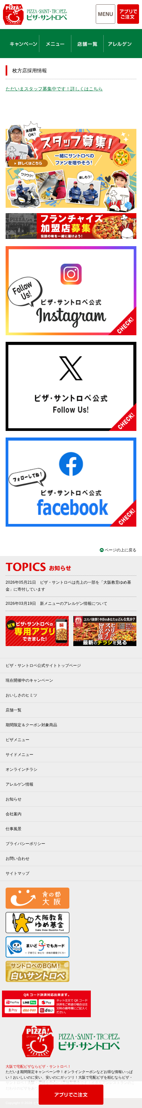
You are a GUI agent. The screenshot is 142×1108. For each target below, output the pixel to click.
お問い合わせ (17, 858)
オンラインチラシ (21, 769)
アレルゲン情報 (19, 784)
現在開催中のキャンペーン (29, 680)
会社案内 (13, 814)
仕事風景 (13, 829)
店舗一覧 (13, 710)
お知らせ (13, 799)
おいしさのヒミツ (21, 695)
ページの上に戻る (120, 550)
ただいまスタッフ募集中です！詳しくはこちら (54, 88)
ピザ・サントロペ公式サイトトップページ (43, 665)
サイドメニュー (19, 754)
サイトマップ (17, 873)
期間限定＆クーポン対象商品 (31, 725)
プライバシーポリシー (25, 843)
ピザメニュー (17, 739)
